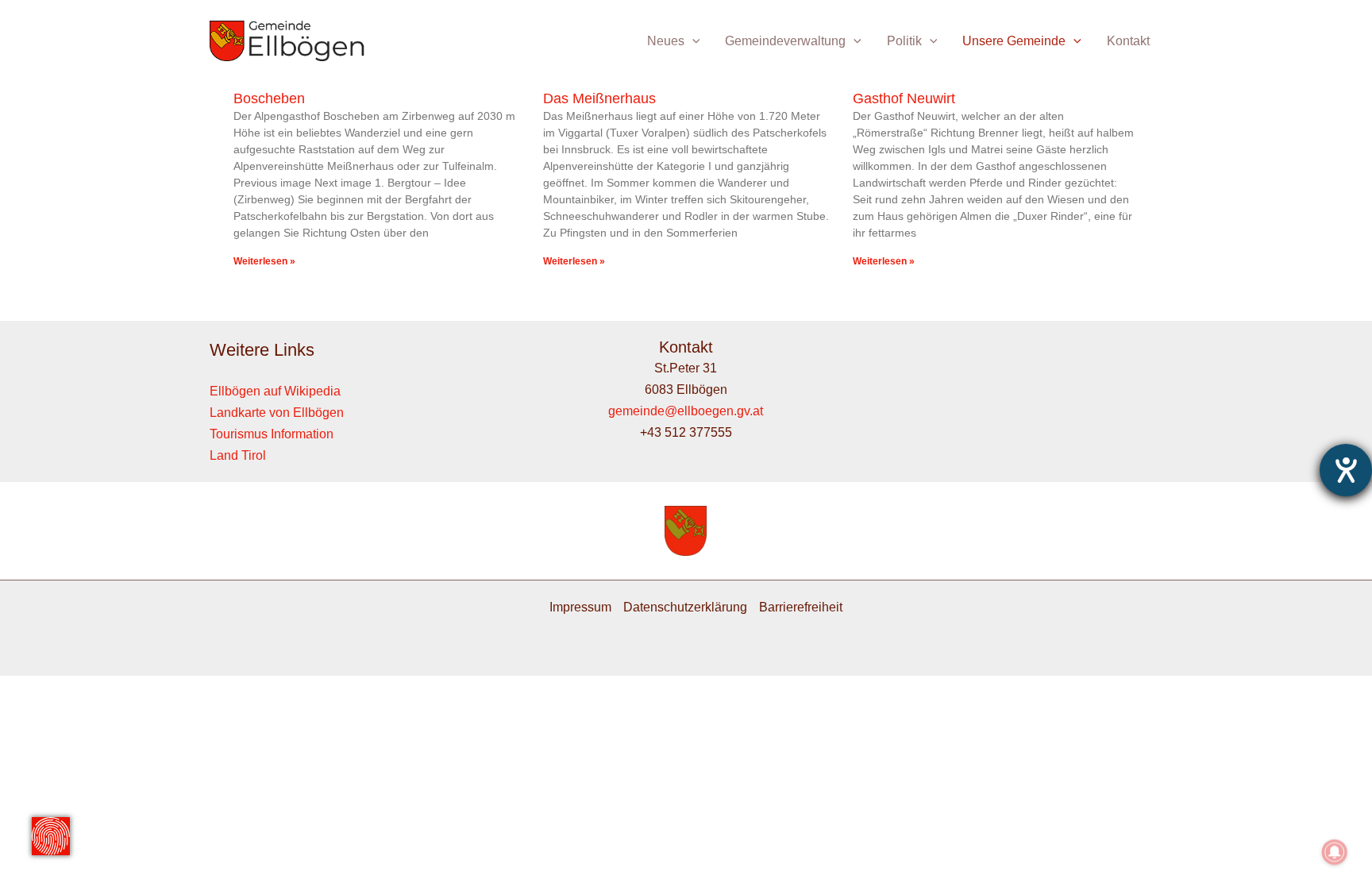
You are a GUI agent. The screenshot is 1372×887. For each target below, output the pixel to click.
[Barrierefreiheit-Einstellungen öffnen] (1346, 470)
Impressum (580, 607)
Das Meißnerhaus (599, 98)
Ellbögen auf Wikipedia (275, 391)
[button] (692, 41)
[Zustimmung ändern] (51, 836)
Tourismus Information (271, 434)
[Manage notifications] (1334, 852)
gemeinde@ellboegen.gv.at (685, 411)
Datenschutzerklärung (685, 607)
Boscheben (269, 98)
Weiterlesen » (264, 261)
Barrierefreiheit (800, 607)
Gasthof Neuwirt (904, 98)
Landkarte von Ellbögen (277, 412)
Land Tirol (238, 455)
